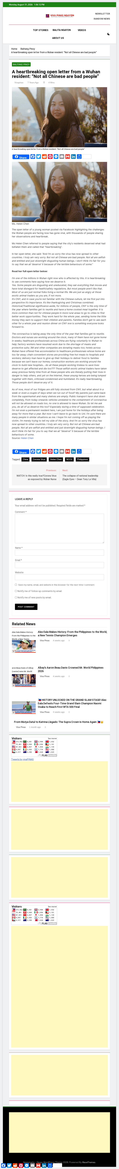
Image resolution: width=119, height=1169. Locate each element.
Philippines (82, 459)
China (25, 459)
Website (19, 572)
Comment (21, 512)
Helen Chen (27, 438)
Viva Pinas (44, 640)
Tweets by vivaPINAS (22, 759)
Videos (82, 30)
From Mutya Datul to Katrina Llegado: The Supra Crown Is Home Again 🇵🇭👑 (58, 722)
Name (18, 547)
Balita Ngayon (62, 30)
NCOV (69, 459)
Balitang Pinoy (21, 64)
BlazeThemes (88, 1162)
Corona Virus (39, 459)
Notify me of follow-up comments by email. (39, 591)
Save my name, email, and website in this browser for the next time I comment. (56, 585)
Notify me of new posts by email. (34, 597)
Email (18, 560)
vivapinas (19, 82)
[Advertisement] (59, 781)
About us (58, 38)
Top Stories (40, 30)
